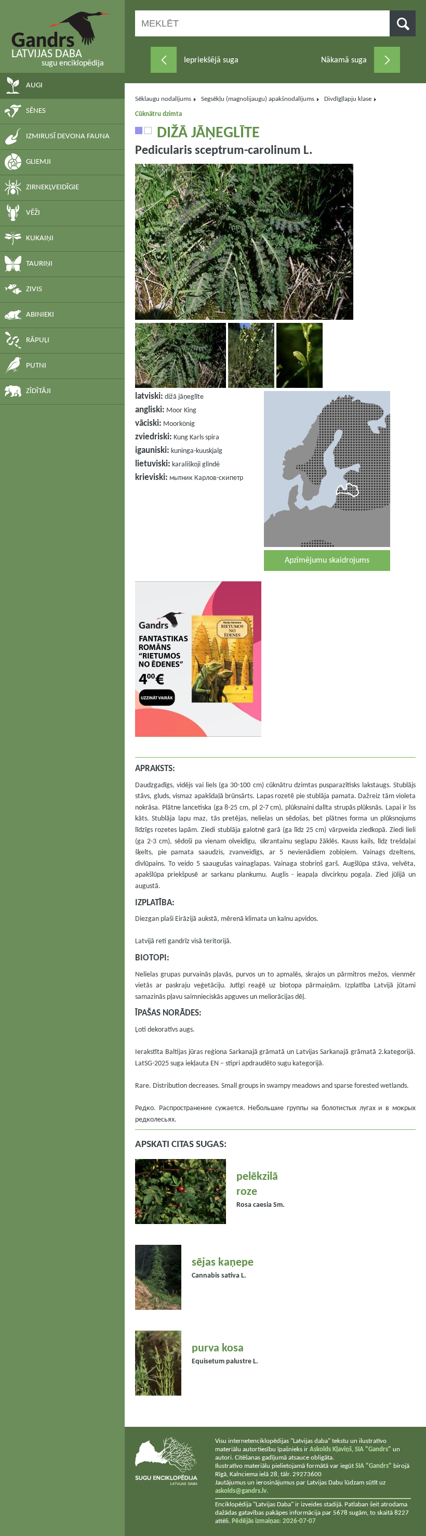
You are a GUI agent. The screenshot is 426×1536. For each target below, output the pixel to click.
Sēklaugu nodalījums (163, 99)
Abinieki (40, 315)
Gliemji (38, 162)
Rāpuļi (37, 340)
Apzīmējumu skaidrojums (327, 560)
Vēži (33, 213)
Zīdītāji (38, 391)
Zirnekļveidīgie (52, 187)
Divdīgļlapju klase (347, 99)
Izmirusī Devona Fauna (68, 136)
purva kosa (218, 1348)
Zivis (34, 289)
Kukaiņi (40, 238)
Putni (36, 366)
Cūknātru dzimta (158, 114)
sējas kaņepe (223, 1262)
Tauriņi (39, 264)
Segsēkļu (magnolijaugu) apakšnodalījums (257, 99)
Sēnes (36, 111)
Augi (34, 85)
